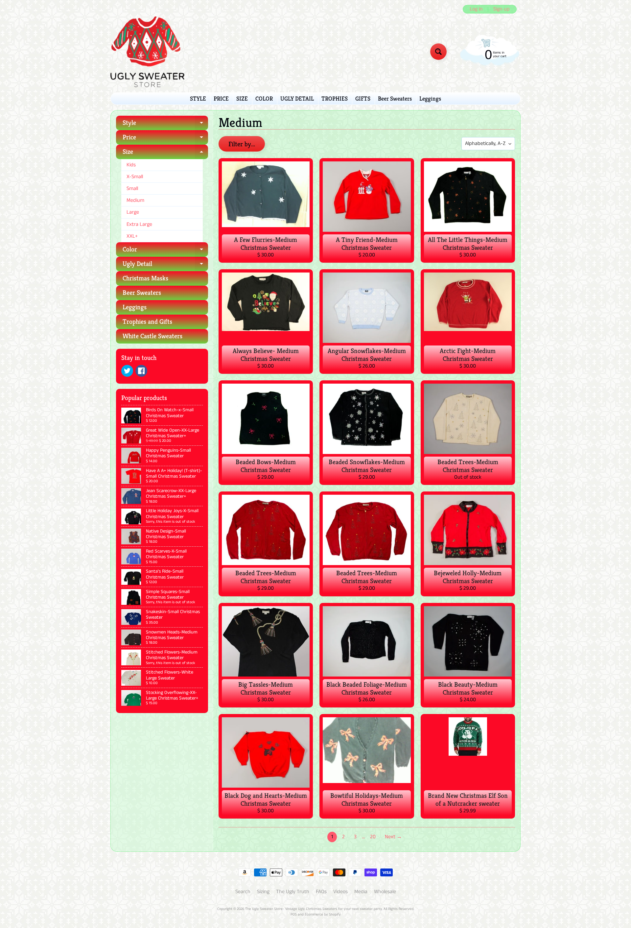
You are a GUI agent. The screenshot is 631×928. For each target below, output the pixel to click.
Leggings (430, 98)
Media (360, 891)
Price (165, 139)
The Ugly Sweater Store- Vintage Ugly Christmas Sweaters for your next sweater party (313, 909)
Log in (476, 9)
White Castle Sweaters (152, 336)
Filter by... (241, 144)
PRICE (221, 98)
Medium (135, 200)
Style (165, 124)
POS (294, 914)
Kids (131, 165)
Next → (393, 837)
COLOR (264, 98)
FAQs (321, 891)
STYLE (198, 98)
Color (165, 251)
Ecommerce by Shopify (323, 914)
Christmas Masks (145, 278)
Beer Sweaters (395, 98)
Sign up (501, 9)
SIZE (242, 98)
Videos (340, 891)
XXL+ (132, 236)
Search (242, 891)
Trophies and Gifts (147, 322)
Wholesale (385, 891)
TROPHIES (334, 98)
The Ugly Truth (292, 891)
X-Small (135, 176)
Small (132, 188)
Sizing (263, 891)
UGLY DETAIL (297, 98)
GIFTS (362, 98)
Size (165, 153)
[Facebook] (141, 371)
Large (133, 212)
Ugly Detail (165, 265)
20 (373, 837)
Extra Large (139, 224)
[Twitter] (127, 371)
